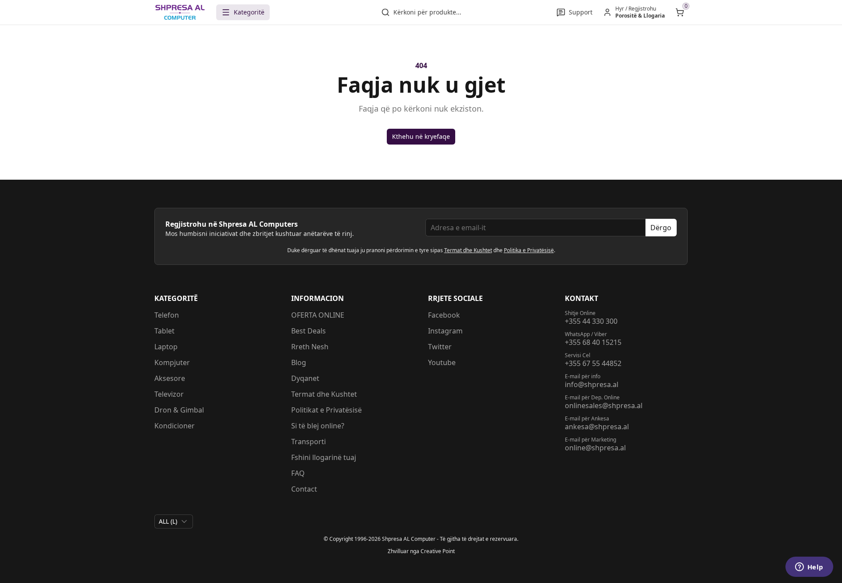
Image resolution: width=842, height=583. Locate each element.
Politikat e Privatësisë (326, 410)
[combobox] (173, 521)
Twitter (440, 346)
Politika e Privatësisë (529, 250)
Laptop (166, 346)
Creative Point (438, 551)
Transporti (308, 441)
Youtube (442, 362)
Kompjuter (172, 362)
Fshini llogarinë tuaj (323, 457)
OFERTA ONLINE (317, 315)
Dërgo (660, 227)
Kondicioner (174, 426)
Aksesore (169, 378)
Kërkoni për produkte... (427, 12)
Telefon (166, 315)
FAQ (298, 473)
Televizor (169, 394)
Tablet (164, 331)
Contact (304, 489)
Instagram (445, 331)
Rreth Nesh (309, 346)
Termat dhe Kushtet (468, 250)
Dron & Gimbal (179, 410)
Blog (298, 362)
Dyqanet (305, 378)
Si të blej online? (317, 426)
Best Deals (308, 331)
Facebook (444, 315)
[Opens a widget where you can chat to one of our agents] (809, 568)
